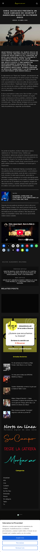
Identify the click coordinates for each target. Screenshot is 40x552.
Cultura (5, 262)
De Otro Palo (7, 491)
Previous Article (20, 269)
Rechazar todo (20, 548)
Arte (4, 480)
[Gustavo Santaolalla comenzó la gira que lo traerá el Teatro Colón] (6, 391)
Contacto (6, 485)
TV (4, 504)
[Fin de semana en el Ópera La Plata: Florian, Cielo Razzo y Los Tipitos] (6, 367)
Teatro (5, 501)
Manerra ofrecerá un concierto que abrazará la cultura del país (25, 197)
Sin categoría (7, 499)
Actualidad (6, 477)
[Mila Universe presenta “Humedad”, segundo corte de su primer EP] (6, 415)
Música (15, 20)
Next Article (20, 277)
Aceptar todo (20, 538)
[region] (20, 536)
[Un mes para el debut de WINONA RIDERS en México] (6, 379)
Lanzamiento (14, 262)
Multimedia (23, 262)
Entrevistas (6, 493)
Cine (4, 483)
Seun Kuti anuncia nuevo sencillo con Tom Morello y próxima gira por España (20, 281)
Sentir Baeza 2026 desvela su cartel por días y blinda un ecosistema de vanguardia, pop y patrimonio (20, 272)
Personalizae (20, 543)
